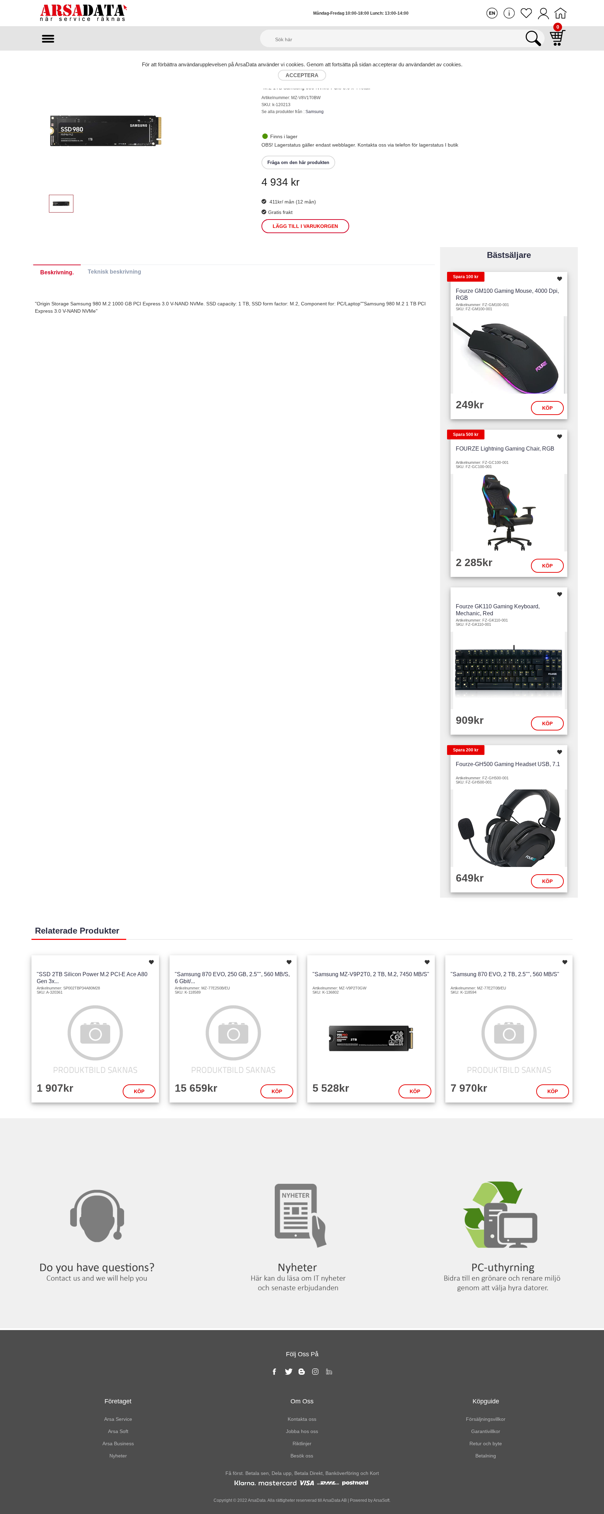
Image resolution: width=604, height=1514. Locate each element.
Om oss (302, 1401)
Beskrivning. (57, 272)
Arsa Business (118, 1443)
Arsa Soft (118, 1431)
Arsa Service (118, 1419)
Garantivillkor (485, 1431)
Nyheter (302, 1132)
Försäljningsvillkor (485, 1419)
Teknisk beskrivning (114, 272)
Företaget (118, 1401)
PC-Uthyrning (503, 1132)
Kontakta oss (100, 1132)
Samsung (314, 111)
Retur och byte (485, 1443)
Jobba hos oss (302, 1431)
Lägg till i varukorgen (305, 226)
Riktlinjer (302, 1443)
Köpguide (486, 1401)
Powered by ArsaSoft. (369, 1500)
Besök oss (301, 1456)
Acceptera (302, 75)
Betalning (485, 1456)
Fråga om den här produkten (298, 162)
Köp (547, 408)
